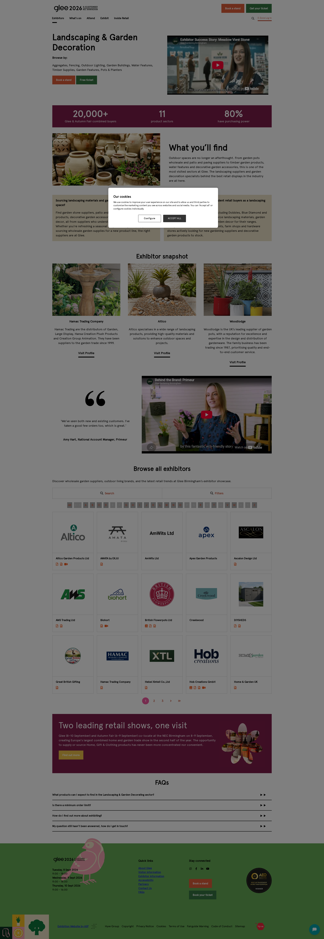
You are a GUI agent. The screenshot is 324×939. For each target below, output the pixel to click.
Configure (149, 218)
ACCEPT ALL (174, 218)
